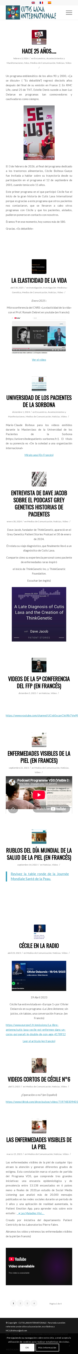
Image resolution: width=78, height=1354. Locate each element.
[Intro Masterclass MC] (39, 383)
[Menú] (67, 12)
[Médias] (39, 479)
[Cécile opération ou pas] (39, 1065)
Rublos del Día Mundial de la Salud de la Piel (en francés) (39, 853)
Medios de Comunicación (43, 63)
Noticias (60, 63)
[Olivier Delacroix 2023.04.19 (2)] (39, 932)
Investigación (35, 287)
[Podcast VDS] (39, 1126)
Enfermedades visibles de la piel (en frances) (39, 756)
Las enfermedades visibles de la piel (39, 1143)
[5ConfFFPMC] (39, 665)
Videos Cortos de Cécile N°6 (39, 1079)
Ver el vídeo (39, 359)
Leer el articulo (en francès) (39, 1041)
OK (27, 1347)
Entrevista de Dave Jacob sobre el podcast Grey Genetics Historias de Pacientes (39, 503)
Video (68, 63)
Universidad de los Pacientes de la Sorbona (39, 401)
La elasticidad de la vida (39, 280)
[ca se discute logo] (39, 37)
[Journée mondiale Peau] (39, 836)
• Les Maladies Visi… (31, 1213)
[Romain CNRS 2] (39, 266)
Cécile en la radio (39, 945)
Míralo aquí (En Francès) (39, 455)
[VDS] (39, 739)
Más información (47, 1347)
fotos (26, 63)
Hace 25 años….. (39, 51)
